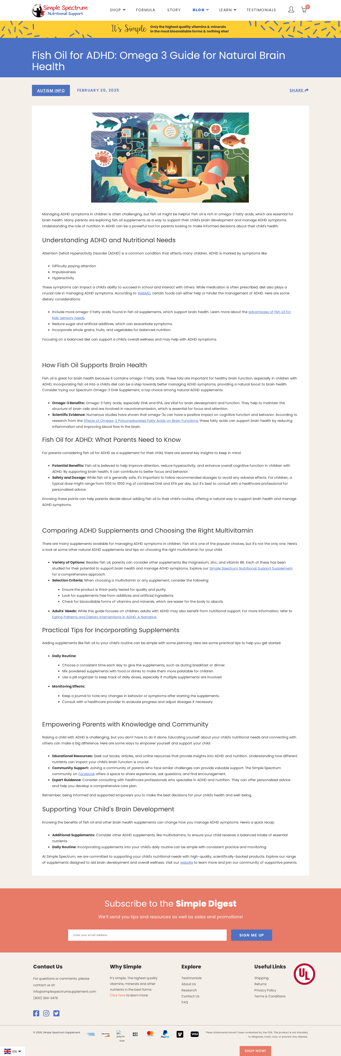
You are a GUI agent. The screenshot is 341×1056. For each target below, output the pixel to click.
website (186, 862)
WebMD (144, 293)
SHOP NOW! (255, 1051)
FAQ (184, 1002)
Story (174, 10)
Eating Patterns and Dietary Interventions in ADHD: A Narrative (104, 617)
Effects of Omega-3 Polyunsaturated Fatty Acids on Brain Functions (141, 420)
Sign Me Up (251, 935)
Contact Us (190, 996)
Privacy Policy (265, 990)
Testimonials (261, 10)
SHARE (297, 90)
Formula (146, 10)
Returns (260, 984)
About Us (188, 984)
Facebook (86, 774)
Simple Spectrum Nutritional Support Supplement (251, 568)
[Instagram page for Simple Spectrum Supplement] (48, 1014)
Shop (115, 10)
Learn (225, 10)
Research (189, 990)
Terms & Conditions (270, 996)
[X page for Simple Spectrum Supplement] (58, 1014)
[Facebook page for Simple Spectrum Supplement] (38, 1014)
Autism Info (51, 90)
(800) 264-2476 (45, 998)
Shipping (261, 978)
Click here (118, 995)
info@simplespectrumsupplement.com (64, 991)
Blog (198, 10)
